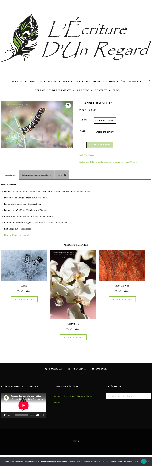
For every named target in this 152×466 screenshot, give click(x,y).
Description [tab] (10, 175)
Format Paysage (101, 162)
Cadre (83, 120)
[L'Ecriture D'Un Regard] (76, 38)
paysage (136, 162)
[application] (23, 405)
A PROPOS (83, 90)
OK (143, 461)
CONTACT (101, 90)
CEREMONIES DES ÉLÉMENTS (53, 90)
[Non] (148, 461)
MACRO (128, 162)
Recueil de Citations (100, 81)
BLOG (116, 90)
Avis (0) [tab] (62, 175)
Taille (83, 131)
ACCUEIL (17, 81)
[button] (68, 105)
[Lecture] (5, 415)
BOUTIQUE (35, 81)
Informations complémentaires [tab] (36, 175)
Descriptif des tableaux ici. (17, 235)
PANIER (52, 81)
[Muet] (37, 415)
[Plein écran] (42, 415)
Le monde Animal (116, 162)
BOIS (92, 162)
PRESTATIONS (71, 81)
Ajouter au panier (100, 145)
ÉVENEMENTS (129, 81)
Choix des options (24, 299)
